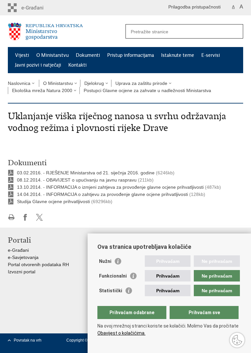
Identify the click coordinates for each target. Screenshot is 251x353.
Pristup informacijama (130, 55)
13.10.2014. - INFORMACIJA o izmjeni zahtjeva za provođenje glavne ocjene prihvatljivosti (110, 187)
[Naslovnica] (67, 31)
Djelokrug (94, 83)
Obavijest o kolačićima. (121, 333)
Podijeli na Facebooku (25, 217)
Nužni (105, 261)
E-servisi (210, 55)
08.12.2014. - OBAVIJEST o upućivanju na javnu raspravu (77, 180)
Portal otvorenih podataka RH (38, 264)
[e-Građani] (36, 7)
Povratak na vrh (28, 340)
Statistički (110, 290)
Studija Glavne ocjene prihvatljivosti (53, 201)
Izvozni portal (21, 271)
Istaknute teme (177, 55)
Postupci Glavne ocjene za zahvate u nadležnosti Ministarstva (147, 90)
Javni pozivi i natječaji (38, 65)
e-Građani (18, 250)
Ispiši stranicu (11, 217)
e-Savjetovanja (23, 257)
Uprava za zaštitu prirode (141, 83)
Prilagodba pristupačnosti (194, 6)
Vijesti (22, 55)
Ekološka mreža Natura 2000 (42, 90)
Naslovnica (19, 83)
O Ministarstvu (52, 55)
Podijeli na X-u (39, 217)
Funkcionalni (113, 276)
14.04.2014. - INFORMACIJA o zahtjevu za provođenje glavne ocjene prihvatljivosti (102, 194)
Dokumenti (88, 55)
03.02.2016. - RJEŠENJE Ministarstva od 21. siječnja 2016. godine (86, 172)
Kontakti (77, 65)
